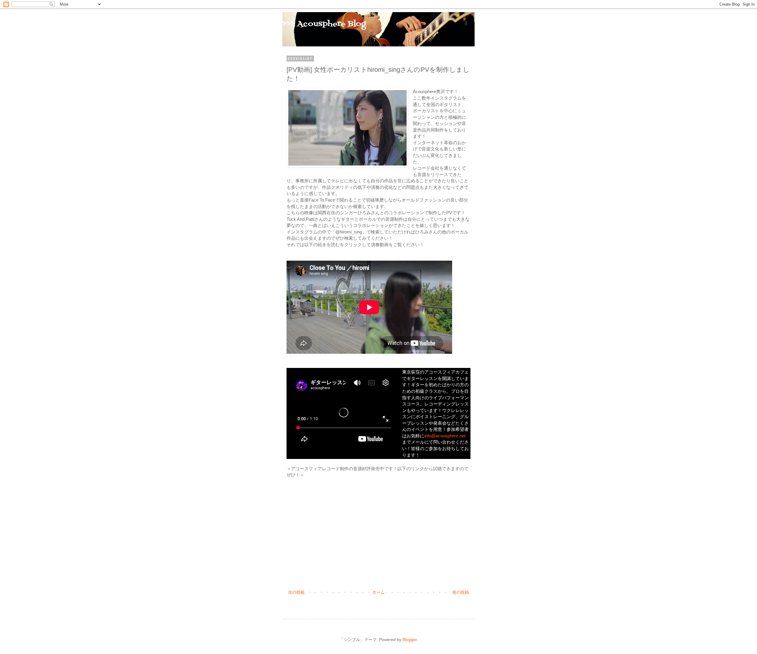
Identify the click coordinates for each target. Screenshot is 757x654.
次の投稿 (296, 592)
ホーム (378, 592)
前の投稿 (460, 592)
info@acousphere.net (444, 435)
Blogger (409, 639)
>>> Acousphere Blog (324, 24)
